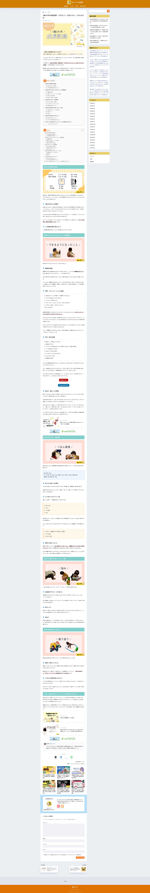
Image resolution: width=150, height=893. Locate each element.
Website (62, 808)
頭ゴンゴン (49, 111)
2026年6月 (92, 108)
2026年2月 (92, 119)
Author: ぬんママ (53, 123)
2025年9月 (92, 127)
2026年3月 (92, 116)
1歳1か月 (77, 763)
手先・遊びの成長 (50, 95)
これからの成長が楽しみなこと (53, 119)
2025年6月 (92, 132)
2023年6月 (92, 145)
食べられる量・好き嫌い (51, 101)
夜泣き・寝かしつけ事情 (51, 97)
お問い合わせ (83, 6)
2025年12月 (92, 124)
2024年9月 (92, 137)
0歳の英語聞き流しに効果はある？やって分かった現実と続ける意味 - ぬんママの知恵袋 (99, 92)
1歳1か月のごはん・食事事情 (51, 99)
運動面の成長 (49, 92)
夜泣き (48, 113)
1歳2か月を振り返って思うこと (51, 115)
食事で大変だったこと (51, 105)
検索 (108, 11)
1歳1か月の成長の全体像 (50, 83)
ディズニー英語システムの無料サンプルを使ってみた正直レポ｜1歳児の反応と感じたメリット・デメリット (99, 71)
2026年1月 (92, 121)
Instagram (58, 808)
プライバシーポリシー (75, 889)
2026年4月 (92, 113)
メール (45, 844)
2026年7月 (92, 105)
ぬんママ (53, 743)
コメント (45, 822)
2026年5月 (92, 111)
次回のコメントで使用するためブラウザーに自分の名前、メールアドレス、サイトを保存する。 (63, 854)
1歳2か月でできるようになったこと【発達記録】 (55, 90)
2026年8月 (92, 103)
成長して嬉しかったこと (51, 117)
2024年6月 (92, 140)
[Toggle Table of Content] (82, 130)
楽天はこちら (63, 380)
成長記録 (82, 763)
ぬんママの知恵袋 (77, 2)
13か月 (72, 763)
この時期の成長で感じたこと (52, 87)
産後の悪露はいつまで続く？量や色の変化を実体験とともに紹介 (99, 37)
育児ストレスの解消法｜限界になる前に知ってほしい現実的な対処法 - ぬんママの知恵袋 (99, 84)
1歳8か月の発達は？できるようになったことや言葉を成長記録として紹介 (99, 26)
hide (52, 81)
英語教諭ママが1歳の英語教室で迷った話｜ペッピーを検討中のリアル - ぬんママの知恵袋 (99, 54)
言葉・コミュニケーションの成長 (53, 93)
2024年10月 (92, 134)
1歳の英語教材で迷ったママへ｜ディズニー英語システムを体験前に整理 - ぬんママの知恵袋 (99, 75)
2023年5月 (92, 147)
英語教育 (66, 6)
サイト (44, 849)
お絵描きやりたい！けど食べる (53, 109)
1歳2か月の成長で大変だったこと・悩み (53, 107)
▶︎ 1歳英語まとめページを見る (76, 54)
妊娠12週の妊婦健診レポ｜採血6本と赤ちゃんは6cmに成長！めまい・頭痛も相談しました (99, 31)
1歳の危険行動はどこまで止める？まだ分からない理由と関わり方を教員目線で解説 (99, 21)
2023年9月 (92, 142)
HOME (76, 887)
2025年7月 (92, 129)
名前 (44, 838)
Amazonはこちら (63, 385)
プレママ (72, 6)
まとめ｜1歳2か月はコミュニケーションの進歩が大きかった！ (58, 122)
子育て (76, 6)
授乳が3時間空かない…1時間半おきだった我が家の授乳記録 (99, 41)
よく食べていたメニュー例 (52, 103)
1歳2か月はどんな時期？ (51, 86)
